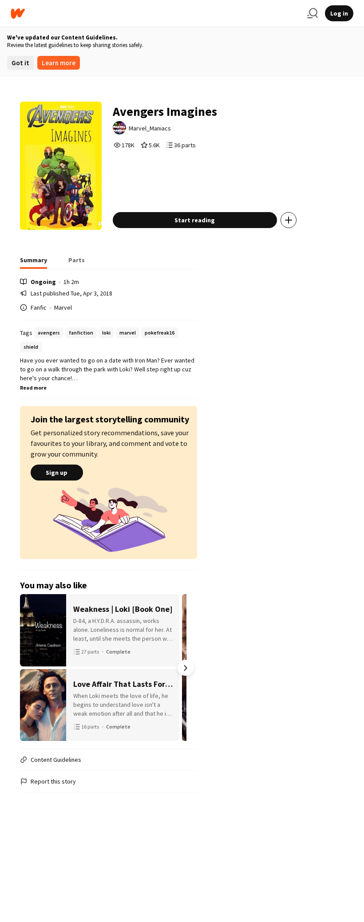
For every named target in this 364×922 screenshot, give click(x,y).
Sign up (56, 473)
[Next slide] (186, 668)
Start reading (194, 220)
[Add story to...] (289, 220)
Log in (339, 13)
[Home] (155, 13)
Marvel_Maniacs (150, 128)
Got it (20, 63)
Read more (33, 387)
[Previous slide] (32, 668)
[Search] (312, 13)
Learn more (58, 63)
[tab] (33, 262)
